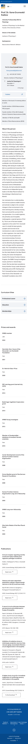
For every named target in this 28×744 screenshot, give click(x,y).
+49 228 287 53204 (14, 712)
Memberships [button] (6, 311)
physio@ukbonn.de (14, 709)
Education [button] (5, 305)
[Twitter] (14, 730)
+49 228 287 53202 (15, 74)
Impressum (9, 738)
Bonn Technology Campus (23, 723)
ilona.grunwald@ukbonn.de (14, 70)
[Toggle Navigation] (25, 6)
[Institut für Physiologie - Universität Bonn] (3, 6)
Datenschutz (18, 738)
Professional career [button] (8, 298)
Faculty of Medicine (5, 723)
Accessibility (13, 740)
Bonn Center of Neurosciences (14, 723)
